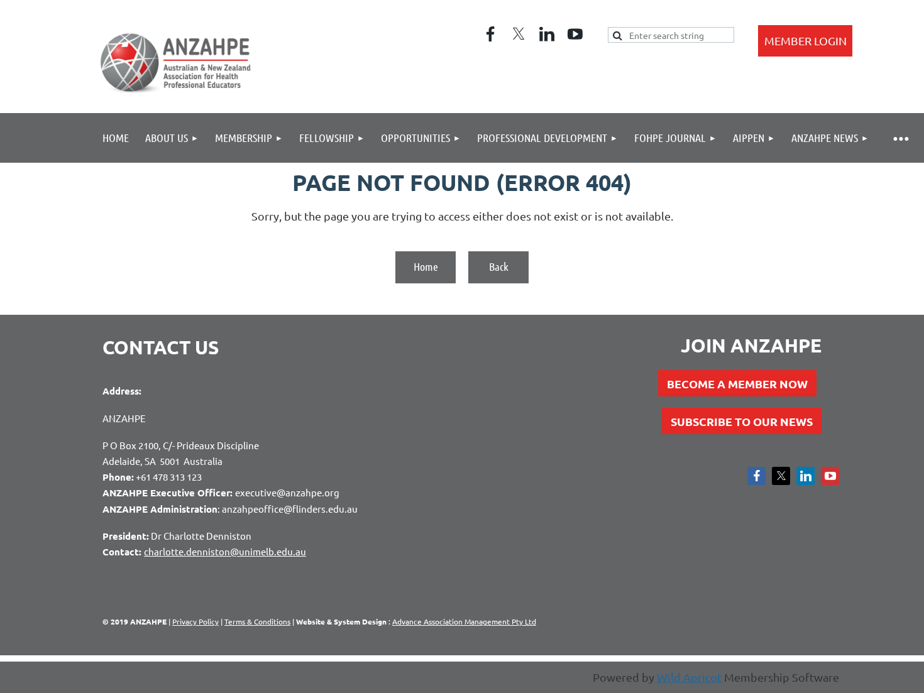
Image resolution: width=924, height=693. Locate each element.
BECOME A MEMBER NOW (737, 383)
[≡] (900, 138)
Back (499, 266)
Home (426, 266)
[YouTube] (575, 34)
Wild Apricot (689, 677)
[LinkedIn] (547, 34)
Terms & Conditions (257, 621)
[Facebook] (490, 34)
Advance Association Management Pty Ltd (464, 621)
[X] (518, 34)
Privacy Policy (195, 621)
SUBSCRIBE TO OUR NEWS (742, 421)
